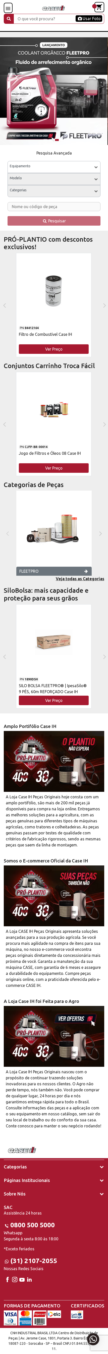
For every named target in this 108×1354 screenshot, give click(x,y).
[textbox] (54, 167)
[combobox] (54, 167)
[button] (45, 140)
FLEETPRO (28, 571)
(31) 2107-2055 (33, 1260)
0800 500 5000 (32, 1225)
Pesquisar (56, 221)
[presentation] (4, 305)
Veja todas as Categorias (80, 578)
